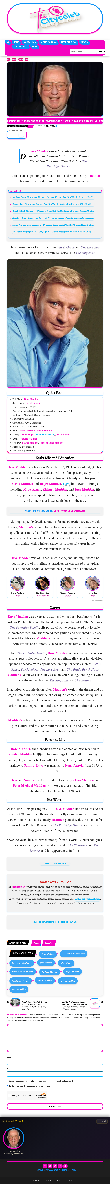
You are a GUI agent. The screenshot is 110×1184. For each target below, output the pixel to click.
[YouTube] (55, 1166)
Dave (66, 483)
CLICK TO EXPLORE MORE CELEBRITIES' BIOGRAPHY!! (55, 922)
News (84, 42)
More (34, 46)
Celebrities (21, 59)
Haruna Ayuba (49, 126)
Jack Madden (46, 962)
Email (9, 1069)
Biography (29, 42)
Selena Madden (68, 980)
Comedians (49, 943)
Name (9, 1057)
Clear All (102, 1121)
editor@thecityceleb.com (87, 898)
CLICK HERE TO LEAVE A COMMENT (54, 863)
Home (16, 42)
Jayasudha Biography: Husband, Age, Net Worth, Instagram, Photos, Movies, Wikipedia (53, 231)
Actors (26, 59)
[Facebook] (45, 1166)
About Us (36, 1180)
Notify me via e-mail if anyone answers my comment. (29, 1086)
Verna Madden (19, 989)
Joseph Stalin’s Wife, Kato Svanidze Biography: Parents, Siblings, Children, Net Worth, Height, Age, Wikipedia (34, 1005)
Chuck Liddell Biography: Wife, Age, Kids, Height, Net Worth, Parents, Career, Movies (53, 211)
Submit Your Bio (49, 42)
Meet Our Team (68, 42)
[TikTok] (65, 1166)
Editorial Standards (52, 1180)
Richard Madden (45, 434)
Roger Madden (72, 971)
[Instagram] (60, 1166)
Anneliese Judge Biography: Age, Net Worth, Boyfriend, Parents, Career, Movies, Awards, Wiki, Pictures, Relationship (53, 217)
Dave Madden (47, 954)
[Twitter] (50, 1166)
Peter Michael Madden (22, 971)
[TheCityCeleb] (8, 42)
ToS (65, 1180)
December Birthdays (21, 963)
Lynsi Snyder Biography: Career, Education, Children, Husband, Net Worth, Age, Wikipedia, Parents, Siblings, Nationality (74, 1005)
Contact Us (20, 46)
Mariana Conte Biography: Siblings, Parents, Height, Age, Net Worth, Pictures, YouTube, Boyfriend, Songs (53, 197)
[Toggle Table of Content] (21, 134)
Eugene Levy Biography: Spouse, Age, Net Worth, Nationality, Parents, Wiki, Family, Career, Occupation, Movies (53, 204)
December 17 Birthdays (74, 953)
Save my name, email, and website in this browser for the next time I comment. (41, 1081)
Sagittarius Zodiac (20, 980)
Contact (75, 1180)
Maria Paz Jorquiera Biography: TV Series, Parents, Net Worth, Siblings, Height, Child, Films (53, 224)
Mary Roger (66, 963)
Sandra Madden (45, 980)
